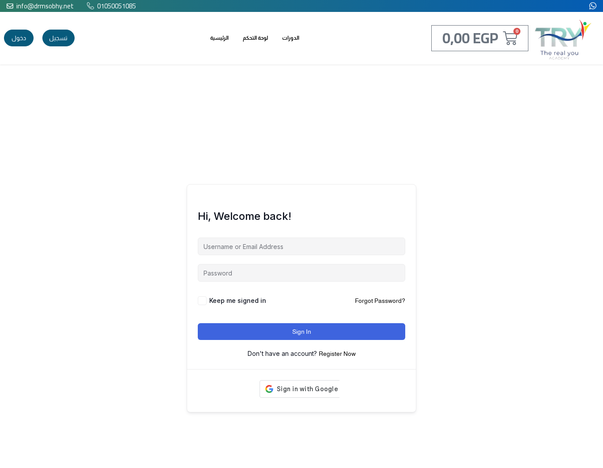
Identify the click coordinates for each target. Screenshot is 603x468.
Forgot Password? (380, 300)
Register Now (337, 353)
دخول (18, 38)
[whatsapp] (592, 5)
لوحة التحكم (255, 38)
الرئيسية (219, 38)
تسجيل (58, 38)
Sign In (301, 331)
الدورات (290, 38)
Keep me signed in (237, 300)
